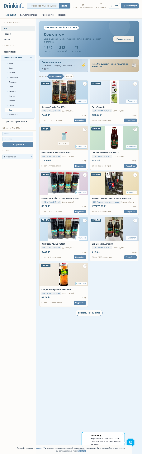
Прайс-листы (48, 15)
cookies (39, 448)
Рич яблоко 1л (98, 107)
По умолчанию (55, 76)
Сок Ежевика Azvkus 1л (102, 244)
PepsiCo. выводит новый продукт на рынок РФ (110, 65)
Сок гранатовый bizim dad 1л (105, 153)
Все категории (10, 52)
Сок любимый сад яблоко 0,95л (55, 153)
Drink (13, 6)
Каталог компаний (28, 15)
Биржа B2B (11, 15)
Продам (7, 34)
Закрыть (81, 451)
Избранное (101, 7)
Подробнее (79, 120)
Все (5, 28)
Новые (69, 76)
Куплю (7, 39)
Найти (64, 6)
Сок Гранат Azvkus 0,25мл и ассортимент (60, 198)
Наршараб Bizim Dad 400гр (53, 107)
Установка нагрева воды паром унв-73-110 (112, 198)
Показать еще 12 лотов (89, 313)
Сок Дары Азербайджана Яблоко (56, 289)
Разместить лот (123, 39)
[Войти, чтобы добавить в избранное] (85, 84)
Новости (62, 15)
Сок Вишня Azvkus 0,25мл (53, 244)
